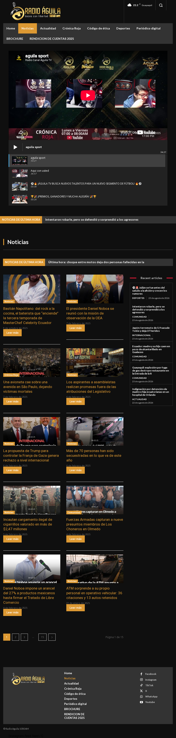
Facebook (150, 673)
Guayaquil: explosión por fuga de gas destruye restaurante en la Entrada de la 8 (150, 370)
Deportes (138, 298)
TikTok (149, 685)
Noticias (9, 301)
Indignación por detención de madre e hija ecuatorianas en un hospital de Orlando (150, 392)
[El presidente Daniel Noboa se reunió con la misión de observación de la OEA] (94, 289)
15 (42, 637)
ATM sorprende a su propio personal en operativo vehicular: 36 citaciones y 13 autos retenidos (94, 593)
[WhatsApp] (141, 696)
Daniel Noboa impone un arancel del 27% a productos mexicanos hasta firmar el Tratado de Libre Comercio (29, 595)
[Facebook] (141, 674)
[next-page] (52, 637)
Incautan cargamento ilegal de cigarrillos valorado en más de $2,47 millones (27, 524)
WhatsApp (151, 696)
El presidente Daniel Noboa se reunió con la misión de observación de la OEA (90, 313)
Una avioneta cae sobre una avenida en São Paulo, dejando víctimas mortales (27, 387)
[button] (161, 5)
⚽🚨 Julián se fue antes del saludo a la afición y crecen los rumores (149, 290)
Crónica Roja (11, 374)
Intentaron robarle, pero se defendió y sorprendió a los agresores (91, 219)
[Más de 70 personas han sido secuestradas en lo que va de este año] (94, 431)
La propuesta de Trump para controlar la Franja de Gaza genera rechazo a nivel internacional (31, 455)
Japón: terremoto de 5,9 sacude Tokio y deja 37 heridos (151, 329)
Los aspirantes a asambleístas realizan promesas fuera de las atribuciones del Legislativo (91, 387)
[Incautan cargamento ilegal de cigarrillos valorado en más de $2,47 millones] (31, 500)
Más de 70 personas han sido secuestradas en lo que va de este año (93, 455)
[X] (141, 691)
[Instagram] (141, 679)
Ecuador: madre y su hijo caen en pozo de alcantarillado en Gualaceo (151, 349)
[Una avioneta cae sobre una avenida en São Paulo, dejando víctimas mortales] (31, 362)
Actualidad (139, 399)
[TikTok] (141, 685)
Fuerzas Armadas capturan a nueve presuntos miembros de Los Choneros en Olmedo (94, 524)
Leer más (12, 332)
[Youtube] (141, 702)
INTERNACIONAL (141, 335)
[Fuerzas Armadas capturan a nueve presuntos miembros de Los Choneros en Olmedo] (94, 500)
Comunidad (74, 512)
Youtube (150, 702)
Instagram (150, 679)
